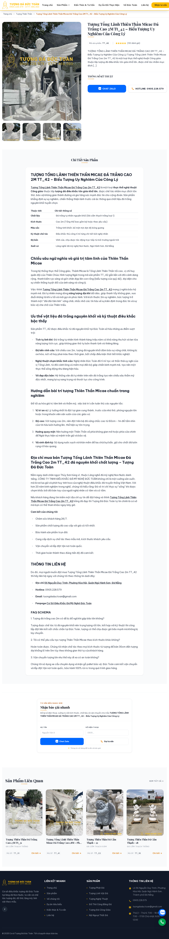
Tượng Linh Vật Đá (98, 893)
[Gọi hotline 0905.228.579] (162, 922)
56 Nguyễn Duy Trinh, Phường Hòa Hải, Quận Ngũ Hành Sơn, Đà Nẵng (82, 582)
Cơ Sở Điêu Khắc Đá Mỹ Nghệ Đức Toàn (69, 603)
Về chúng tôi (53, 899)
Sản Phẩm (62, 5)
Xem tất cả (155, 781)
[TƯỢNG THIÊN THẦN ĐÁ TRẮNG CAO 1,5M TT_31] (23, 812)
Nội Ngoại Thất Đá (98, 915)
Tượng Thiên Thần (24, 14)
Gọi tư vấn (109, 741)
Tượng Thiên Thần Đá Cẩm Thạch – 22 (101, 841)
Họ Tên (43, 727)
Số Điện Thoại (92, 727)
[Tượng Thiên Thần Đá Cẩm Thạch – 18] (145, 812)
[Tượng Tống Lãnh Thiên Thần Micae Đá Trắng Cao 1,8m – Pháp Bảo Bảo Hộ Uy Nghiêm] (64, 812)
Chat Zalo (64, 741)
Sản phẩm (52, 893)
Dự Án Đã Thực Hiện (109, 5)
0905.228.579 (140, 900)
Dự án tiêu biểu (54, 904)
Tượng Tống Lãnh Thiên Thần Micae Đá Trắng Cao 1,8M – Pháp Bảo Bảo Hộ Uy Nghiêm (64, 841)
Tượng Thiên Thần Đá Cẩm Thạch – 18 (142, 841)
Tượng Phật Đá (96, 887)
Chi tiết (35, 853)
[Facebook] (4, 909)
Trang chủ (47, 5)
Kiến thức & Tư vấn (56, 910)
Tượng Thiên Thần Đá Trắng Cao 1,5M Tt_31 (21, 841)
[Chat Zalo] (162, 912)
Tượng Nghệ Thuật (98, 899)
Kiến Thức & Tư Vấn (84, 5)
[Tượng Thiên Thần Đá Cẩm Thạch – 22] (104, 812)
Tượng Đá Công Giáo (100, 910)
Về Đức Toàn (130, 5)
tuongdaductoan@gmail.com (147, 906)
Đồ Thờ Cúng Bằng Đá (100, 904)
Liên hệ (145, 5)
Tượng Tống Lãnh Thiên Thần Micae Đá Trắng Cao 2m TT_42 (65, 187)
